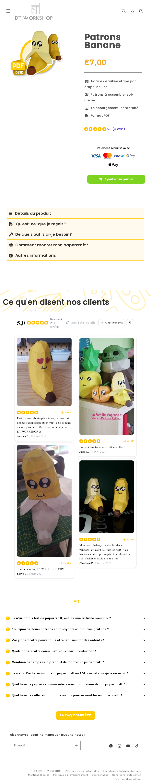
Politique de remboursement (70, 774)
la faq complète (75, 715)
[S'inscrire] (76, 745)
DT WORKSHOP (52, 771)
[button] (8, 11)
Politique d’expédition (128, 779)
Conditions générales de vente (122, 771)
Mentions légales (39, 774)
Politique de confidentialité (82, 771)
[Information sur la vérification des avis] (67, 322)
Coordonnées (100, 774)
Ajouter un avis (114, 322)
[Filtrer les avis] (130, 322)
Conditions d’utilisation (126, 774)
